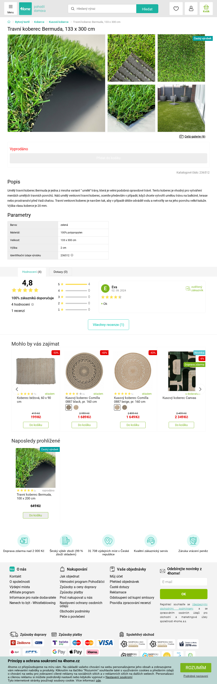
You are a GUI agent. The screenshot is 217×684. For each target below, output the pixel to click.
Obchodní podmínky (75, 611)
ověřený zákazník (197, 288)
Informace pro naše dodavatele (33, 597)
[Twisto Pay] (60, 642)
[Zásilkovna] (20, 642)
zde (98, 680)
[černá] (69, 407)
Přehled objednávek (124, 581)
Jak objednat (69, 576)
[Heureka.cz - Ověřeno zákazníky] (167, 656)
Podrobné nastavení (196, 676)
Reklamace (118, 592)
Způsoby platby (71, 592)
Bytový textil (22, 21)
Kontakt (15, 576)
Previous (17, 389)
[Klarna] (92, 652)
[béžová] (76, 407)
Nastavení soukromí (119, 677)
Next (200, 389)
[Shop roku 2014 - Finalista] (150, 656)
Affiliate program (22, 592)
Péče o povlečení (72, 616)
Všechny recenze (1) (108, 325)
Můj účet (116, 576)
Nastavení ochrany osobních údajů (81, 604)
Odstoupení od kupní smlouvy (132, 597)
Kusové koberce (58, 21)
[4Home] (10, 22)
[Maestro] (76, 642)
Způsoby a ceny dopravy (78, 587)
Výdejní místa (20, 587)
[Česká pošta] (38, 642)
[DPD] (15, 652)
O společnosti (20, 581)
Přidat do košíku (108, 158)
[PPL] (31, 652)
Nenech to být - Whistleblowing (33, 602)
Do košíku (35, 425)
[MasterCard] (89, 642)
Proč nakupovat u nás (76, 597)
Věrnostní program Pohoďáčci (82, 581)
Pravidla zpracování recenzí (130, 602)
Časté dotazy (119, 587)
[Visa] (105, 642)
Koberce (39, 21)
